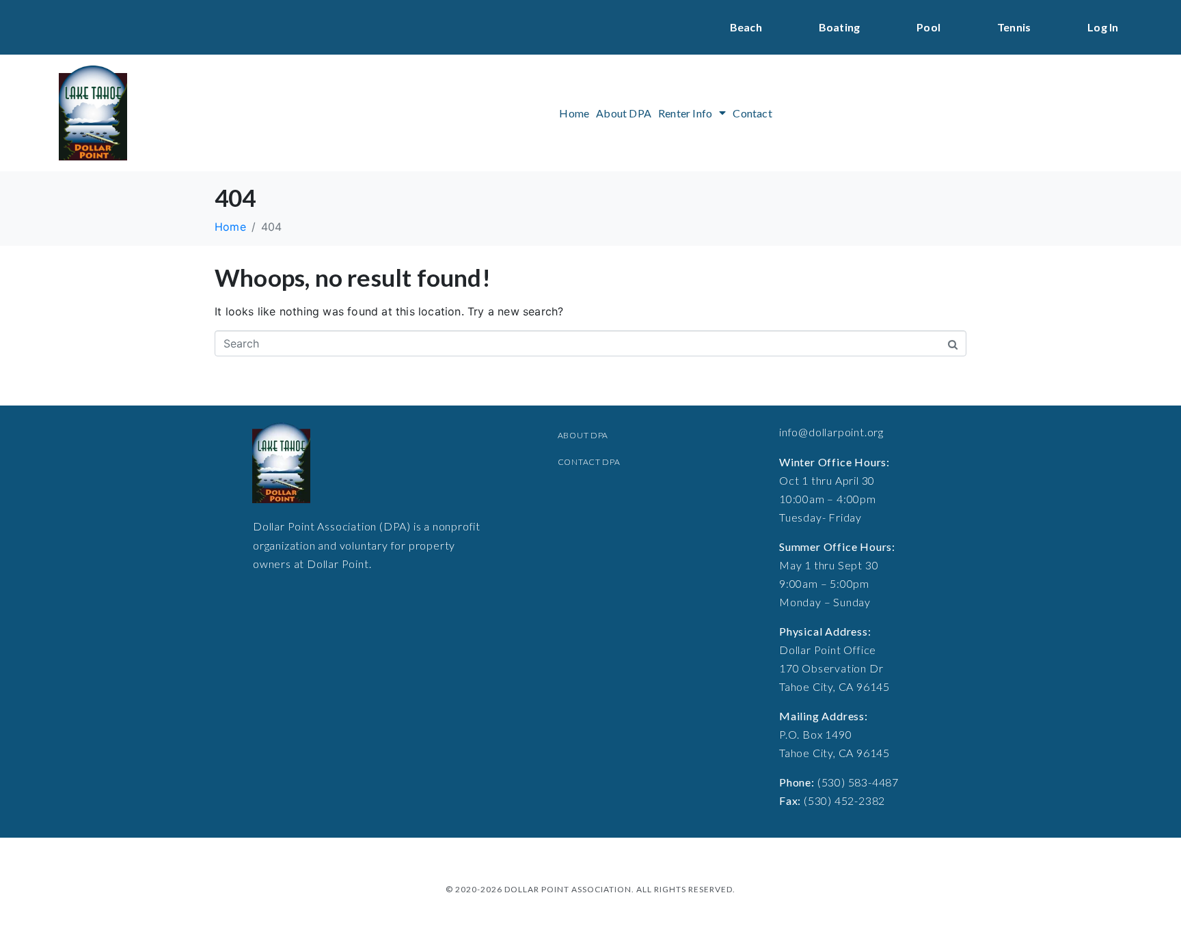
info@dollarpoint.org (831, 431)
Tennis (1014, 26)
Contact (752, 113)
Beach (746, 26)
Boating (839, 26)
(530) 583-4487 (858, 782)
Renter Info (685, 113)
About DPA (623, 113)
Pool (928, 26)
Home (574, 113)
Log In (1102, 26)
